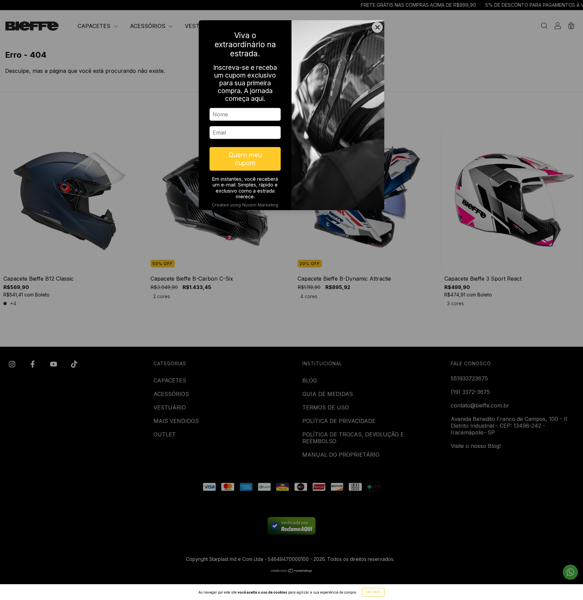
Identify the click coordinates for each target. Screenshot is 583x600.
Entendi (373, 592)
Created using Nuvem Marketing (245, 204)
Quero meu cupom (245, 159)
